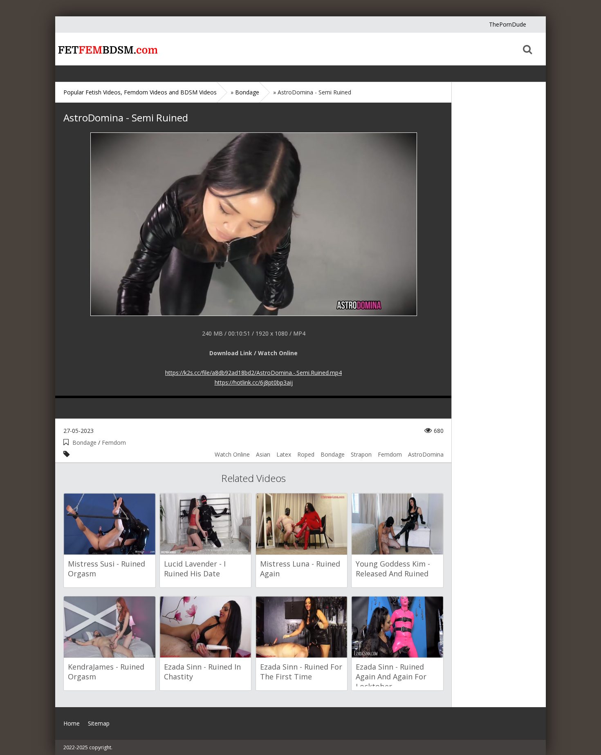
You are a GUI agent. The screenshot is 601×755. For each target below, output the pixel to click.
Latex (283, 454)
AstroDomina (426, 454)
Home (106, 49)
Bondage (84, 442)
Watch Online (232, 454)
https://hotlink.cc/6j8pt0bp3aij (254, 382)
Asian (263, 454)
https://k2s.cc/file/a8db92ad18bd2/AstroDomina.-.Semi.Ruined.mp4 (253, 372)
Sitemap (99, 723)
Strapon (361, 454)
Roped (305, 454)
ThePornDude (507, 24)
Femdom (114, 442)
